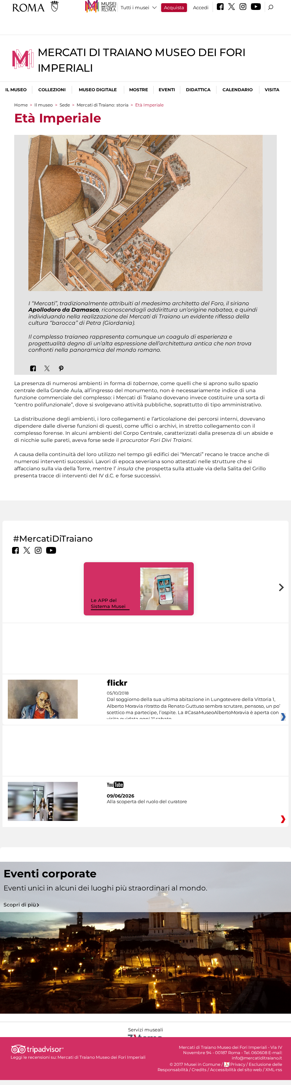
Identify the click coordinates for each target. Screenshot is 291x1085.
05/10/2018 (193, 706)
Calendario (238, 89)
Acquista (174, 7)
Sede (65, 105)
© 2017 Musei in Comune (195, 1064)
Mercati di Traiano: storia (102, 105)
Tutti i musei (135, 7)
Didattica (198, 89)
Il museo (16, 89)
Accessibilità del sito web (236, 1069)
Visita (272, 89)
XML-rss (273, 1069)
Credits (199, 1069)
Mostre (138, 89)
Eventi (167, 89)
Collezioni (52, 89)
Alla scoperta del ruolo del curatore (147, 801)
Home (21, 105)
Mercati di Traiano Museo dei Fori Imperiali (101, 1057)
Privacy (237, 1064)
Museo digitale (98, 89)
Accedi (201, 7)
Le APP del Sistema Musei (108, 603)
